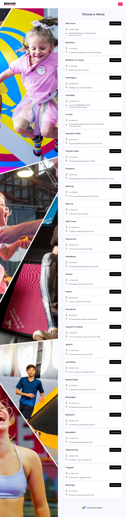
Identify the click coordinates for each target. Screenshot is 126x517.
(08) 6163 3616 (73, 298)
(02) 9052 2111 (73, 315)
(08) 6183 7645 (73, 84)
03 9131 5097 (73, 262)
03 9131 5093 (73, 157)
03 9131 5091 (73, 333)
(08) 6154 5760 (74, 245)
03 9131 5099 (73, 48)
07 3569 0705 (73, 350)
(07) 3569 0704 (74, 227)
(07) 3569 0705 (74, 101)
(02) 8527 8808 (74, 29)
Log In (120, 4)
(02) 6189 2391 (73, 120)
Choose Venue (115, 23)
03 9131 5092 (73, 175)
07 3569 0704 (73, 438)
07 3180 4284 (73, 280)
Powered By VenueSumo (94, 508)
